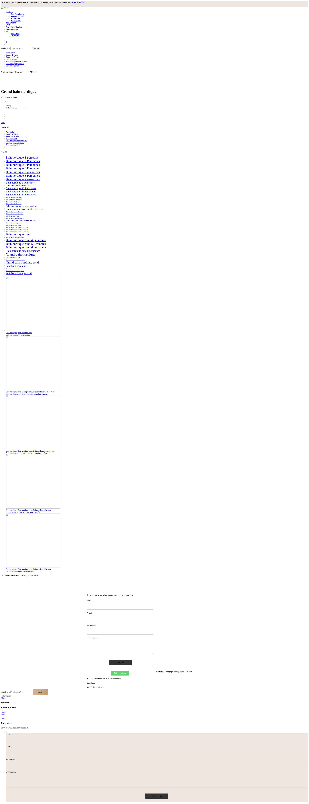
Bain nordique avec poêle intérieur (24, 208)
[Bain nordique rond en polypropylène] (157, 540)
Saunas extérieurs (12, 57)
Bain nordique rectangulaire (13, 225)
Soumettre (120, 663)
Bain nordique (11, 59)
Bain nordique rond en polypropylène (20, 571)
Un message (92, 638)
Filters (3, 101)
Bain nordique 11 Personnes (21, 191)
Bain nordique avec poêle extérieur (21, 206)
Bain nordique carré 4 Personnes (15, 218)
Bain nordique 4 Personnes (23, 168)
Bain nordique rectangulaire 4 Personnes (17, 227)
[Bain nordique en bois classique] (157, 304)
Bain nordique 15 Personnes (13, 201)
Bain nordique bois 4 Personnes (14, 214)
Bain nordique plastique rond (14, 223)
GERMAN (15, 36)
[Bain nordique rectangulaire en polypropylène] (157, 481)
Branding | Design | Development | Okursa (174, 671)
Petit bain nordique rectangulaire (15, 271)
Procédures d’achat (14, 27)
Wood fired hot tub (95, 687)
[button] (120, 673)
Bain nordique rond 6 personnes (26, 247)
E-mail (89, 613)
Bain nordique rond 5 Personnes (26, 244)
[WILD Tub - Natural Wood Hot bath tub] (6, 8)
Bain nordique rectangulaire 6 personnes (17, 229)
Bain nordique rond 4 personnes (26, 240)
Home (33, 72)
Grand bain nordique (20, 254)
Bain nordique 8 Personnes (20, 182)
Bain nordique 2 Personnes (23, 161)
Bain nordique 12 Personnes (21, 194)
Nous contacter (12, 29)
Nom (89, 600)
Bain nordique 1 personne (22, 157)
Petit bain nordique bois (12, 268)
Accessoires (15, 18)
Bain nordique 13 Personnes (13, 197)
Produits (9, 12)
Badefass (91, 683)
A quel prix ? (16, 21)
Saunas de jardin (18, 16)
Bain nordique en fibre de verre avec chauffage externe (27, 394)
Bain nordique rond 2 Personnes (15, 237)
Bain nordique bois (13, 66)
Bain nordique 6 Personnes (23, 175)
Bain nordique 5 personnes (23, 172)
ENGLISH (15, 34)
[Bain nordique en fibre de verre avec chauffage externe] (157, 363)
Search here (5, 48)
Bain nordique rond (18, 234)
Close (3, 123)
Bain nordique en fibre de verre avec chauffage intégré (26, 453)
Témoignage (11, 23)
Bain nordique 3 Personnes (23, 164)
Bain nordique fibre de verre (16, 61)
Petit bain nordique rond (19, 273)
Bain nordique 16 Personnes (13, 204)
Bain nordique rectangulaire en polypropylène (23, 512)
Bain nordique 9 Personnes (17, 185)
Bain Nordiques (17, 14)
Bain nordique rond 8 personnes (23, 250)
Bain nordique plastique (15, 64)
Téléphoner (92, 625)
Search (36, 48)
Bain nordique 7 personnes (23, 179)
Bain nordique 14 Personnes (13, 199)
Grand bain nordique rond (22, 262)
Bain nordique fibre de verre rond (20, 220)
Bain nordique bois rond (12, 216)
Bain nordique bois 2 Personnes (14, 211)
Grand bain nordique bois (13, 257)
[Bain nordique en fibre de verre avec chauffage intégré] (157, 422)
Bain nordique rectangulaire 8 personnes (17, 231)
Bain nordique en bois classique (18, 335)
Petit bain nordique (16, 265)
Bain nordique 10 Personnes (21, 188)
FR (7, 31)
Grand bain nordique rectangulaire (15, 259)
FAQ (8, 25)
